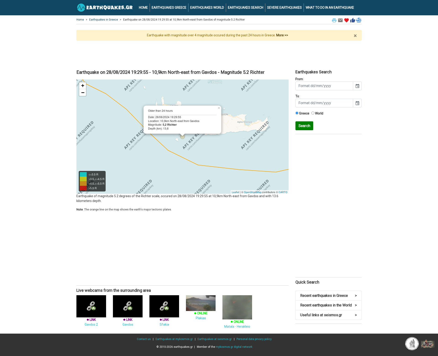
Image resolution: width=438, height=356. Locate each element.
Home (80, 19)
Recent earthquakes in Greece (328, 295)
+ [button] (82, 85)
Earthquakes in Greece (103, 19)
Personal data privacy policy (254, 339)
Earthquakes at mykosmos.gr (174, 339)
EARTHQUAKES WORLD (207, 7)
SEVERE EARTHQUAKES (284, 7)
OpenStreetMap (252, 192)
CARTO (283, 192)
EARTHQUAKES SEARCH (245, 7)
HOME (143, 7)
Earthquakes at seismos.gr (215, 339)
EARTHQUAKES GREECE (169, 7)
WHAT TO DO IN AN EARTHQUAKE (330, 7)
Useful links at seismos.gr (328, 315)
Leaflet (235, 192)
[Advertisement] (219, 53)
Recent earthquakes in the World (328, 305)
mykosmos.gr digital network (234, 346)
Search (304, 125)
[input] (324, 86)
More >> (282, 35)
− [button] (82, 92)
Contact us (144, 339)
